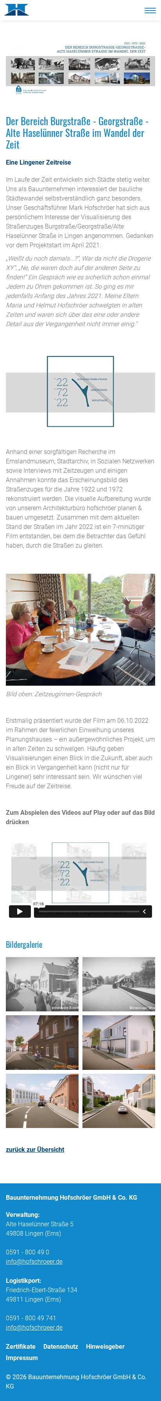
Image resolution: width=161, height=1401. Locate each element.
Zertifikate (21, 1346)
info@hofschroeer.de (34, 1261)
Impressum (22, 1358)
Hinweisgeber (105, 1346)
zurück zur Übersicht (35, 1149)
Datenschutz (60, 1346)
